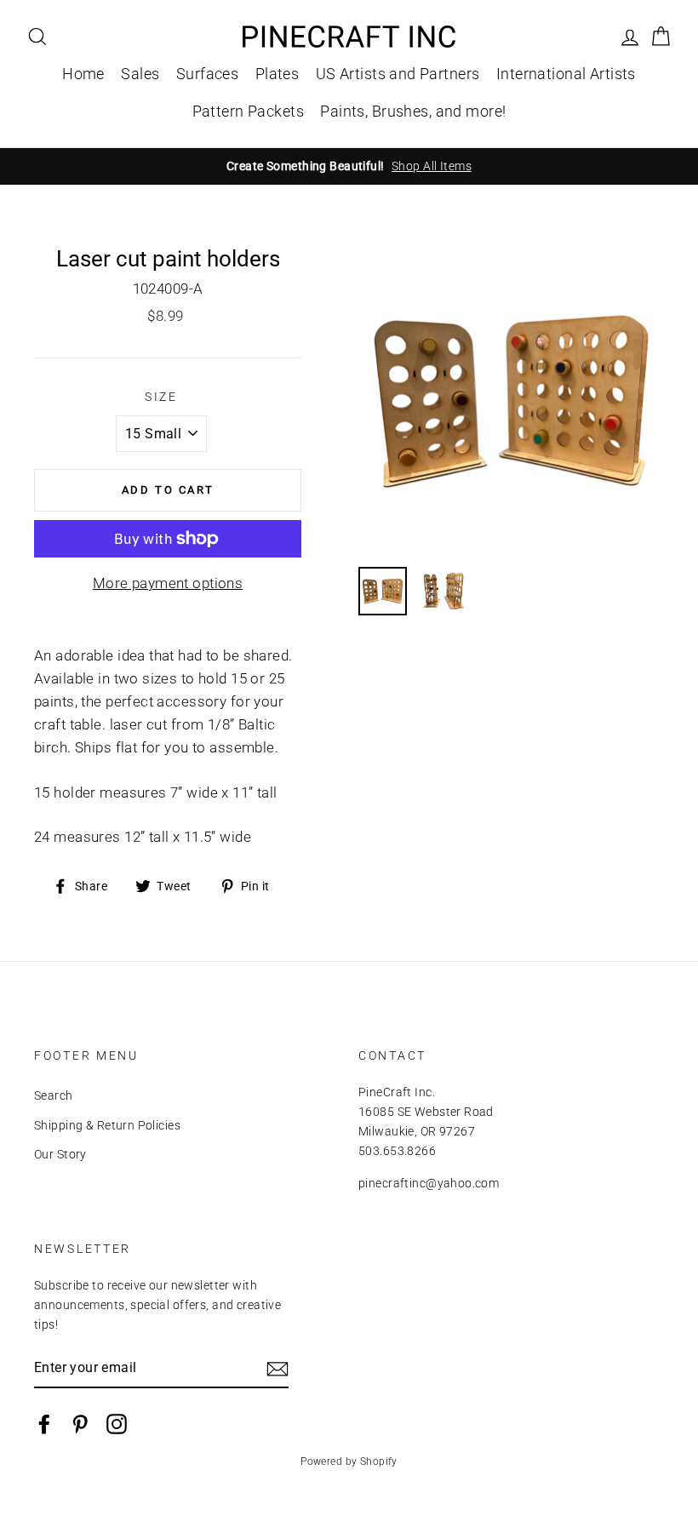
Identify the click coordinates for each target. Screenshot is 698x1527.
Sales (140, 74)
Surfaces (207, 74)
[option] (349, 166)
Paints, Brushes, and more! (413, 111)
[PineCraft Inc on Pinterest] (80, 1424)
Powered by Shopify (349, 1461)
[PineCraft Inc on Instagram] (116, 1424)
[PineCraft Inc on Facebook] (44, 1424)
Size (161, 396)
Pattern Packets (248, 111)
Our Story (60, 1154)
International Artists (566, 74)
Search (53, 1096)
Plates (277, 74)
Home (83, 74)
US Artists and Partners (398, 74)
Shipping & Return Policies (107, 1125)
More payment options (168, 583)
